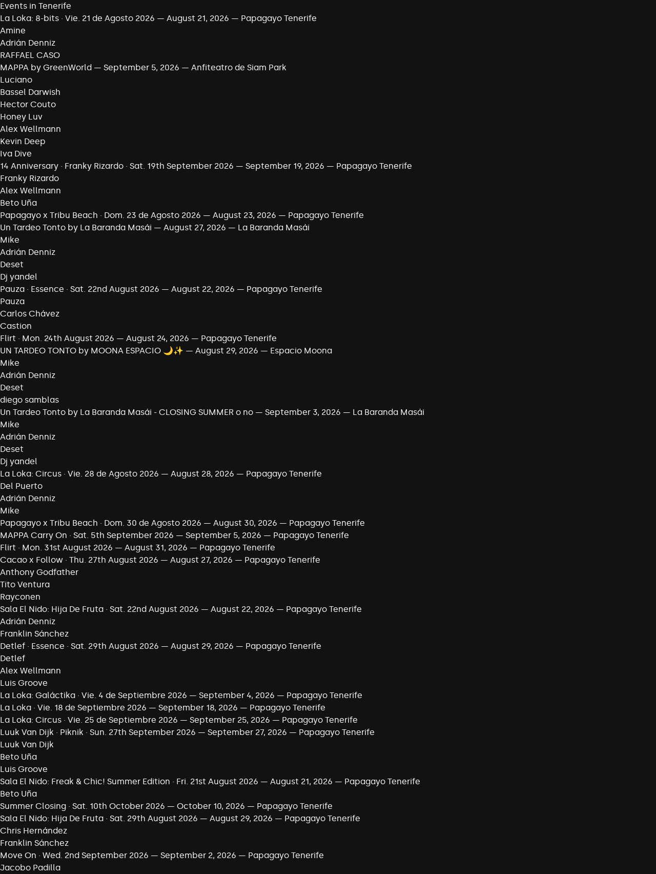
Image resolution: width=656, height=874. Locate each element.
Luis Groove (24, 683)
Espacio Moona (301, 350)
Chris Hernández (33, 831)
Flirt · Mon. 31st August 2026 (56, 547)
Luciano (16, 80)
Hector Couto (28, 104)
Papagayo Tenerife (279, 18)
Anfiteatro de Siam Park (238, 67)
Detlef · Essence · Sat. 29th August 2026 (79, 646)
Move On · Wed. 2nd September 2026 (74, 855)
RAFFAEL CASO (30, 55)
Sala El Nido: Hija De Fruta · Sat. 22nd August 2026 (99, 609)
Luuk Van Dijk (27, 744)
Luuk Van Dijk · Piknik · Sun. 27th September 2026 (98, 732)
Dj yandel (18, 277)
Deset (12, 264)
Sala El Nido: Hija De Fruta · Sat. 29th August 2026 (99, 818)
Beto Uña (18, 203)
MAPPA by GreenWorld (46, 67)
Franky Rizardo (29, 178)
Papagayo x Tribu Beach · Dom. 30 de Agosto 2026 (100, 523)
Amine (13, 30)
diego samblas (29, 400)
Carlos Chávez (29, 314)
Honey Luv (21, 117)
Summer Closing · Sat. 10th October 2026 (82, 806)
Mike (9, 240)
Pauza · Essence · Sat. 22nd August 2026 (79, 289)
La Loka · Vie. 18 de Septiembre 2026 (73, 707)
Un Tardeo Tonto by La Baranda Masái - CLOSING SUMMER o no (126, 412)
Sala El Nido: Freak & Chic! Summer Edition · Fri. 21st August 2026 (129, 781)
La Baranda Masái (274, 227)
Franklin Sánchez (34, 634)
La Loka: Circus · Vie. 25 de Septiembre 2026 (89, 720)
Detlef (12, 658)
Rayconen (20, 597)
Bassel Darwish (30, 92)
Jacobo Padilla (30, 867)
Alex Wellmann (30, 129)
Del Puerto (21, 486)
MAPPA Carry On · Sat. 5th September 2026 (87, 535)
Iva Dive (16, 153)
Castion (16, 326)
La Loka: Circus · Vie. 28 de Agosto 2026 (79, 474)
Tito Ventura (25, 584)
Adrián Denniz (27, 43)
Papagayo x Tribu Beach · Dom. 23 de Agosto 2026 (100, 215)
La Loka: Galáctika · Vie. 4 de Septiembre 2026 (93, 695)
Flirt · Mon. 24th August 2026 (57, 338)
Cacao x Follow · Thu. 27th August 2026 (79, 560)
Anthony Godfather (39, 572)
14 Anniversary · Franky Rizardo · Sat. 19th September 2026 (117, 166)
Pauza (12, 301)
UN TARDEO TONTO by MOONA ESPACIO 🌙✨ (91, 350)
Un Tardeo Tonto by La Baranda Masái (76, 227)
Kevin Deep (23, 141)
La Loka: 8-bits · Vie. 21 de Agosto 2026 (77, 18)
